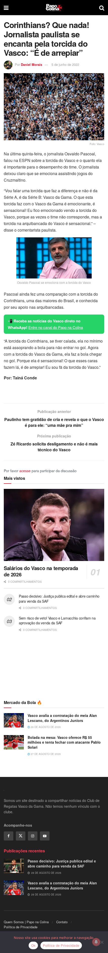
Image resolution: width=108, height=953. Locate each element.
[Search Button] (101, 7)
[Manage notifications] (96, 942)
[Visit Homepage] (54, 8)
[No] (101, 942)
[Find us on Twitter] (20, 835)
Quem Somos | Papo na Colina (26, 921)
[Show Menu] (6, 7)
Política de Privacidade (20, 926)
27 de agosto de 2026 (45, 754)
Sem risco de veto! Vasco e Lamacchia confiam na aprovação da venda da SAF (57, 620)
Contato (62, 921)
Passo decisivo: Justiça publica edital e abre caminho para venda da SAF (59, 599)
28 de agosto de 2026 (45, 727)
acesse (25, 470)
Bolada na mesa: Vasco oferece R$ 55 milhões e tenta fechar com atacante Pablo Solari (64, 742)
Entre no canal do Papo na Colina (55, 327)
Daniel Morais (31, 64)
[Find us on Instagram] (32, 835)
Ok (33, 945)
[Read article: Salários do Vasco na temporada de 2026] (54, 525)
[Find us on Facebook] (8, 835)
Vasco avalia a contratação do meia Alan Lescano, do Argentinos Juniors (62, 718)
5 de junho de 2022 (65, 64)
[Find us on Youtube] (44, 835)
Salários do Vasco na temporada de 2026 (41, 571)
